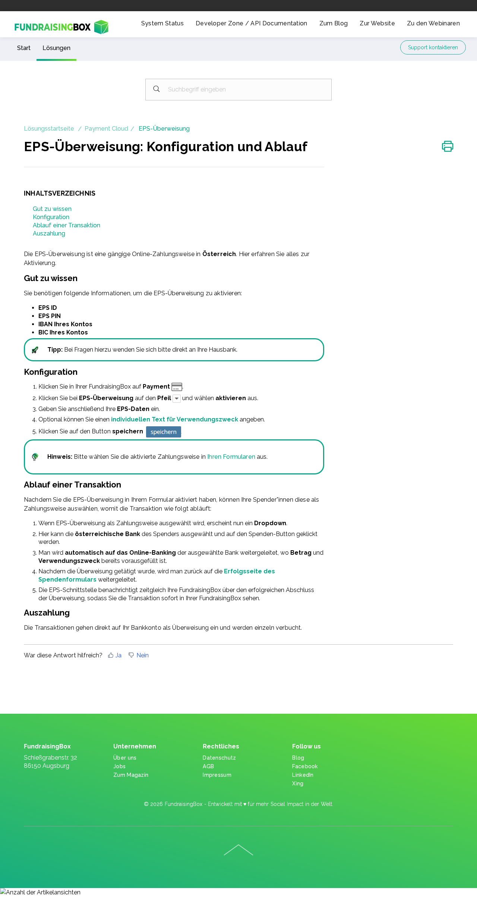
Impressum (217, 775)
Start (24, 48)
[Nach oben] (238, 850)
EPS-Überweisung (164, 128)
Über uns (124, 758)
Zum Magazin (130, 775)
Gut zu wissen (52, 208)
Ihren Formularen (231, 456)
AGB (208, 766)
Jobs (119, 766)
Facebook (305, 766)
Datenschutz (219, 758)
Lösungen (56, 48)
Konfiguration (51, 217)
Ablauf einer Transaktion (66, 225)
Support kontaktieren (433, 47)
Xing (297, 784)
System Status (162, 23)
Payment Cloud (106, 128)
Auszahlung (49, 233)
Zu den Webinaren (433, 23)
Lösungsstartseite (50, 128)
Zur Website (377, 23)
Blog (298, 758)
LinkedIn (302, 775)
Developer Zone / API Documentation (251, 23)
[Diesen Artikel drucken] (447, 147)
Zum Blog (333, 23)
